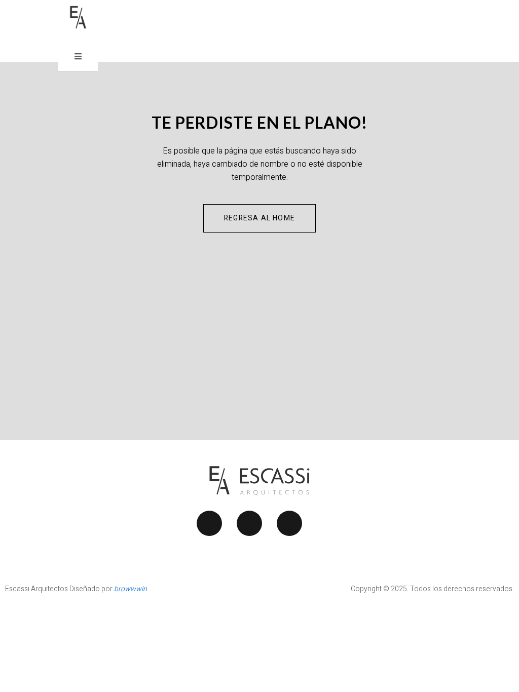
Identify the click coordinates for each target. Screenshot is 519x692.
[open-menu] (78, 57)
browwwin (130, 589)
